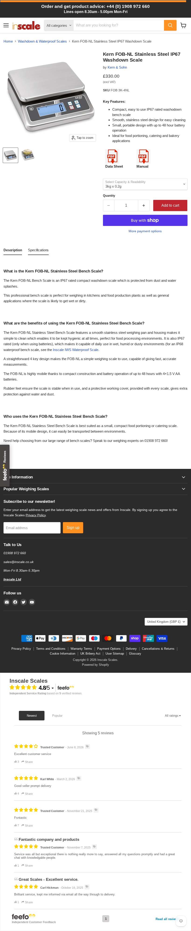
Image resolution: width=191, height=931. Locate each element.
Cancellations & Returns (158, 648)
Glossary (135, 653)
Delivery (131, 648)
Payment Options (109, 648)
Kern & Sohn (117, 67)
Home (8, 41)
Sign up (73, 528)
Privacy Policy (36, 515)
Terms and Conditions (50, 648)
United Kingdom (164, 621)
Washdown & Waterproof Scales (42, 41)
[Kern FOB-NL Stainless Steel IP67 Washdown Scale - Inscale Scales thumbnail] (10, 155)
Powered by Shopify (95, 664)
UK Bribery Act (90, 653)
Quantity (109, 195)
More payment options (145, 231)
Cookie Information (62, 653)
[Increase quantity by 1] (144, 205)
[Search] (170, 25)
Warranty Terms (81, 648)
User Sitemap (115, 653)
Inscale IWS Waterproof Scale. (76, 350)
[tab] (12, 251)
